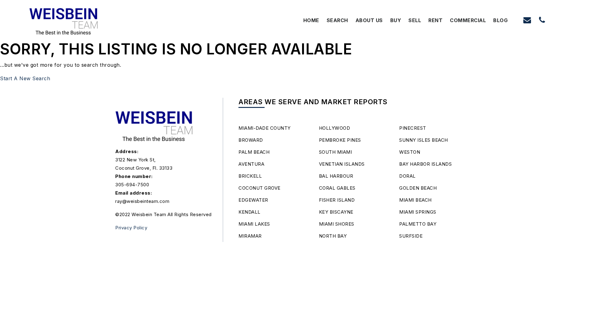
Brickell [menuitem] (250, 176)
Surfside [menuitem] (411, 236)
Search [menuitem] (337, 20)
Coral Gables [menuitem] (337, 188)
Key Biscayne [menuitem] (336, 212)
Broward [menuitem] (250, 140)
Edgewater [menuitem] (253, 200)
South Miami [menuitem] (335, 152)
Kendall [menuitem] (249, 212)
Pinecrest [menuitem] (412, 128)
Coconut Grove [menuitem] (259, 188)
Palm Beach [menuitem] (253, 152)
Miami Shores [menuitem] (336, 224)
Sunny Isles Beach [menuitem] (423, 140)
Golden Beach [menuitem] (418, 188)
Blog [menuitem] (500, 20)
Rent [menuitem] (435, 20)
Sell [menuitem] (414, 20)
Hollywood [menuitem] (334, 128)
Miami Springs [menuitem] (417, 212)
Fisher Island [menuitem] (337, 200)
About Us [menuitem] (369, 20)
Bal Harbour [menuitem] (336, 176)
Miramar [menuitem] (250, 236)
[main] (295, 41)
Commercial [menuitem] (468, 20)
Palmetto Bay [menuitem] (417, 224)
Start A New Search (25, 78)
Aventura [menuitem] (251, 164)
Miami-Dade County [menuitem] (264, 128)
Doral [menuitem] (407, 176)
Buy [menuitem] (395, 20)
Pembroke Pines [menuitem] (340, 140)
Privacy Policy (131, 228)
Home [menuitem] (311, 20)
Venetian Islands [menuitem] (342, 164)
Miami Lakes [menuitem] (254, 224)
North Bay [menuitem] (333, 236)
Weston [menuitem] (409, 152)
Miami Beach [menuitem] (415, 200)
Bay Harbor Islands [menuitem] (425, 164)
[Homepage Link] (64, 20)
